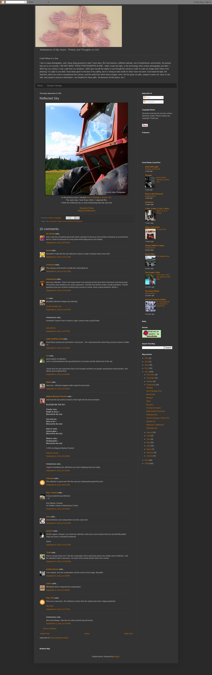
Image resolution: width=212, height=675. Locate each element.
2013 (147, 365)
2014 (147, 362)
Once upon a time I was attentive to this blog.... (163, 277)
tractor (64, 221)
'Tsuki (48, 553)
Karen (48, 250)
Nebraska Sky (151, 428)
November (151, 378)
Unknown (50, 478)
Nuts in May (150, 254)
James (49, 584)
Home (40, 85)
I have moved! (150, 248)
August (150, 432)
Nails (148, 401)
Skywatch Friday (87, 208)
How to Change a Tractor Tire (99, 197)
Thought (148, 175)
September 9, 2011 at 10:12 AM (58, 545)
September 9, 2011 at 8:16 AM (58, 485)
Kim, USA (50, 598)
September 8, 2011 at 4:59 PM (58, 374)
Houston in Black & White (155, 300)
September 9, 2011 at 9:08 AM (58, 509)
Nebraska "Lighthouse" (155, 425)
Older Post (128, 634)
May (148, 443)
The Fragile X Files (152, 273)
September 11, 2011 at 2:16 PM (58, 624)
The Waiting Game (162, 256)
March (149, 449)
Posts (147, 98)
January (150, 456)
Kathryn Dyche (52, 569)
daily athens (51, 328)
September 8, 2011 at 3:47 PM (58, 331)
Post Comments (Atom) (59, 638)
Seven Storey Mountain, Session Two (162, 180)
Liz (47, 298)
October (150, 381)
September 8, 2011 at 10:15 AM (58, 271)
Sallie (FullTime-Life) (54, 339)
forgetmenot (51, 279)
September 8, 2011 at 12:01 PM (58, 310)
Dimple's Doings (54, 85)
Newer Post (44, 634)
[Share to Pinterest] (78, 218)
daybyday (149, 202)
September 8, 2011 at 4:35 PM (58, 348)
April (149, 446)
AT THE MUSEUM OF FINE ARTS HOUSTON (162, 304)
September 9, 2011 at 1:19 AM (58, 471)
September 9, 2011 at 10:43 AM (58, 561)
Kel (47, 356)
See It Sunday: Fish (154, 391)
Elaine (48, 382)
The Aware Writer (152, 291)
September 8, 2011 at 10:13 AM (58, 257)
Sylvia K (49, 531)
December (151, 375)
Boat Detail (150, 394)
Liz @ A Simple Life (53, 306)
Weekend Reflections (86, 211)
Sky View (49, 606)
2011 (147, 372)
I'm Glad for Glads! (153, 408)
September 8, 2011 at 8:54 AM (58, 243)
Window (149, 398)
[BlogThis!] (70, 218)
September (151, 385)
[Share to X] (72, 218)
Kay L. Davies (52, 493)
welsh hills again (151, 167)
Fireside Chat (161, 229)
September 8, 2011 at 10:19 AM (58, 291)
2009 (147, 464)
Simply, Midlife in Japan (154, 246)
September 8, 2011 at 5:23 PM (58, 456)
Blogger (116, 657)
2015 (147, 358)
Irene (48, 517)
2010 (147, 460)
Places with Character (154, 194)
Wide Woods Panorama (155, 411)
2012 (147, 368)
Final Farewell (150, 293)
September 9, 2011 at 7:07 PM (58, 609)
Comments (149, 102)
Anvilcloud (50, 265)
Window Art (150, 421)
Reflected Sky (151, 415)
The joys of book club (152, 169)
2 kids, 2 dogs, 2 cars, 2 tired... (157, 209)
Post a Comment (49, 629)
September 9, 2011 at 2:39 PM (58, 590)
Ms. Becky (50, 234)
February (150, 453)
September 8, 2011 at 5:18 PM (58, 389)
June (149, 439)
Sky (47, 221)
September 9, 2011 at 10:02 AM (58, 523)
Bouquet (149, 405)
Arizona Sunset (52, 453)
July (148, 436)
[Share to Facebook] (75, 218)
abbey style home (152, 227)
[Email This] (67, 218)
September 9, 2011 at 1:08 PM (58, 576)
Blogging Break (150, 196)
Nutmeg (149, 388)
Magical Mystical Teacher (56, 396)
